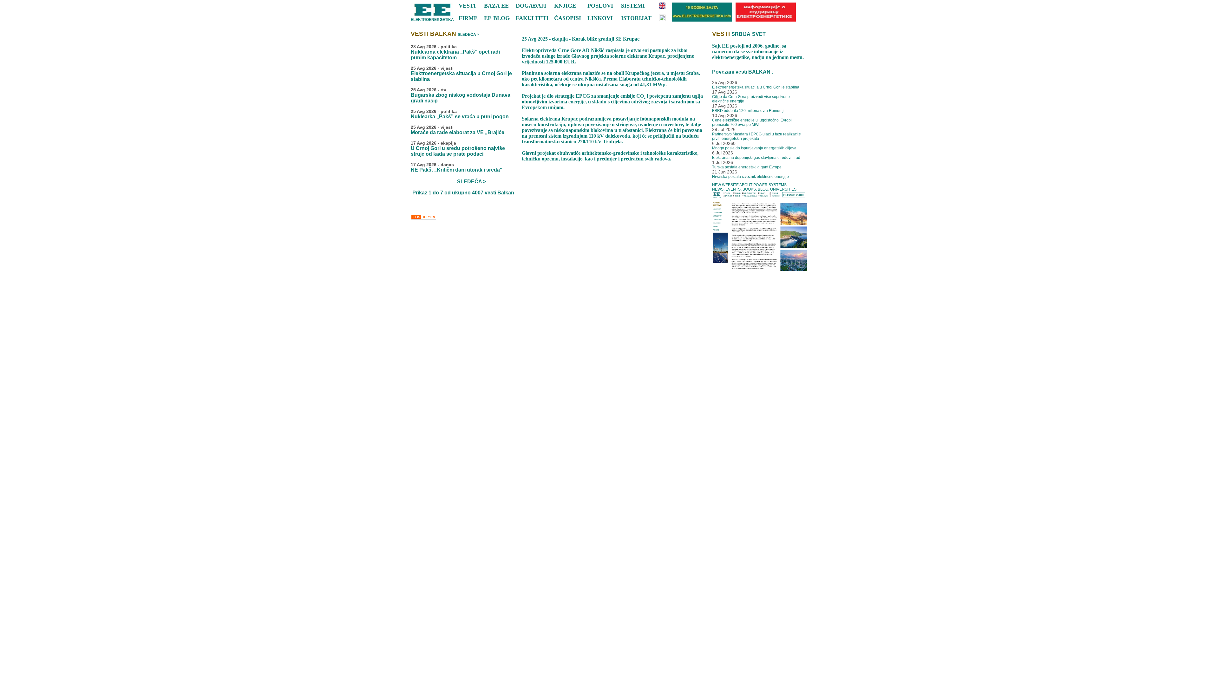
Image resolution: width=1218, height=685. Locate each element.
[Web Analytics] (423, 218)
